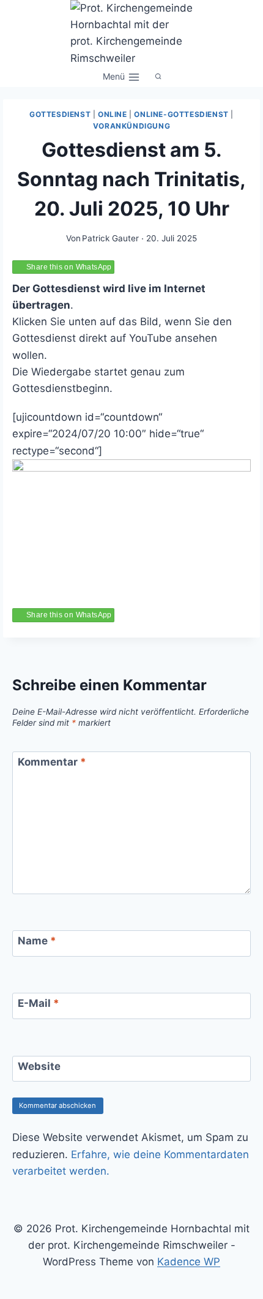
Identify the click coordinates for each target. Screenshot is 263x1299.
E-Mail (38, 1003)
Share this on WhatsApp (69, 267)
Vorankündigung (131, 125)
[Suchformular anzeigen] (159, 77)
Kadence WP (188, 1262)
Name (37, 941)
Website (39, 1066)
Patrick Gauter (110, 238)
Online (112, 114)
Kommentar (52, 762)
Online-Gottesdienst (181, 114)
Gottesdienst (60, 114)
